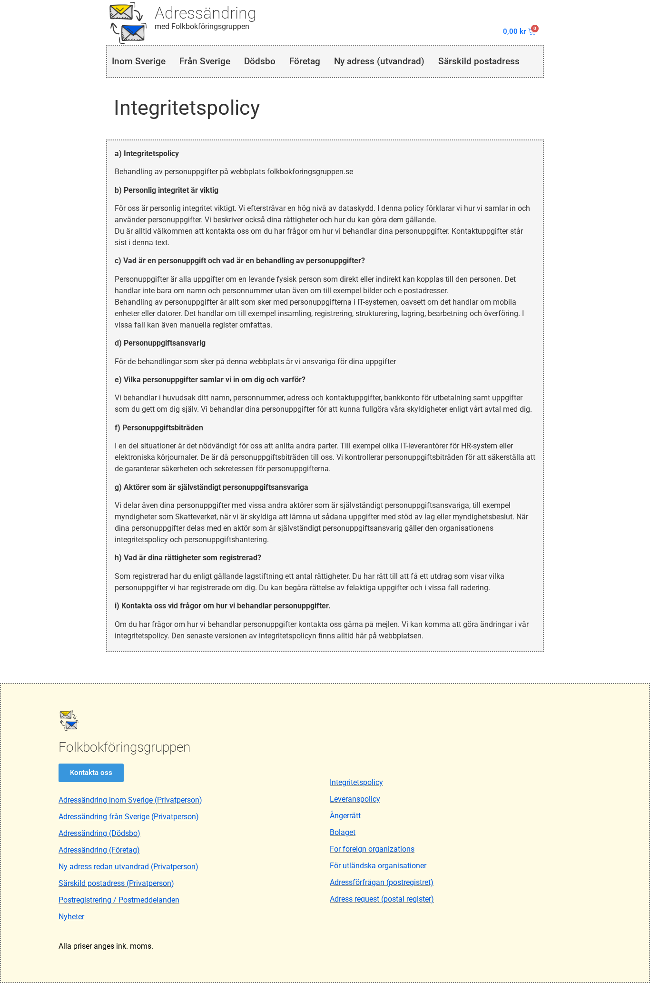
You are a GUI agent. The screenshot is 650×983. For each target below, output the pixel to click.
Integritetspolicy (356, 782)
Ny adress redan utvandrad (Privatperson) (128, 866)
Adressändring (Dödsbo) (99, 833)
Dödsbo (260, 61)
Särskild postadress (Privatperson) (116, 883)
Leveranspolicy (355, 799)
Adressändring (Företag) (99, 849)
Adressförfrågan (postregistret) (381, 882)
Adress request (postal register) (382, 899)
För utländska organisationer (378, 865)
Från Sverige (204, 61)
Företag (304, 61)
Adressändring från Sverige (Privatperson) (129, 816)
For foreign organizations (372, 849)
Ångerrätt (345, 815)
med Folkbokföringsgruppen (202, 26)
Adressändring (205, 12)
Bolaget (342, 832)
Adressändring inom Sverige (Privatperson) (130, 799)
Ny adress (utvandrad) (379, 61)
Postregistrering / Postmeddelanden (119, 899)
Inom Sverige (139, 61)
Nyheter (71, 916)
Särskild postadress (479, 61)
